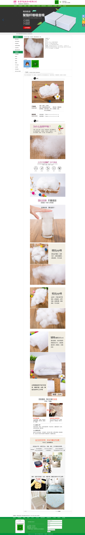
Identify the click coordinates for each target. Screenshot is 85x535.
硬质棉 (16, 60)
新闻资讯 (59, 517)
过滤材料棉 (16, 47)
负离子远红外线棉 (18, 71)
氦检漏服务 (24, 515)
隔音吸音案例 (43, 517)
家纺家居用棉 (17, 41)
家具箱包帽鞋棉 (17, 45)
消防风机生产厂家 (29, 515)
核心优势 (37, 517)
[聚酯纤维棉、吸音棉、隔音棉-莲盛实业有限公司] (15, 4)
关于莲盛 (54, 517)
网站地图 (29, 530)
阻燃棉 (16, 62)
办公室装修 (37, 515)
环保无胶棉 (16, 69)
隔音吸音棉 (16, 39)
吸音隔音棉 (19, 517)
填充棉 (59, 511)
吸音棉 (16, 58)
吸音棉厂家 (20, 515)
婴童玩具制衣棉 (17, 49)
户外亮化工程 (34, 515)
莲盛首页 (14, 517)
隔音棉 (16, 56)
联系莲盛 (63, 517)
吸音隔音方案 (49, 517)
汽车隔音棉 (16, 54)
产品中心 (32, 517)
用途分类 (16, 52)
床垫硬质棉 (16, 43)
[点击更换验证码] (49, 529)
